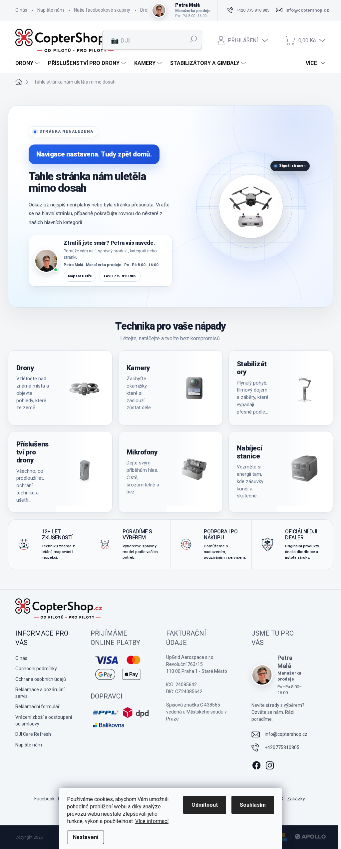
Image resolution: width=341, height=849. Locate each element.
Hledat (193, 39)
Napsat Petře (80, 276)
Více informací (152, 821)
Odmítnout (204, 805)
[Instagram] (270, 764)
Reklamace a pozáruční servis (40, 693)
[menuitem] (28, 63)
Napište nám (50, 10)
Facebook (44, 798)
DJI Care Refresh (33, 734)
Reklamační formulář (37, 706)
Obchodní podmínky (36, 668)
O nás (21, 10)
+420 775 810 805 (120, 276)
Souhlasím (253, 805)
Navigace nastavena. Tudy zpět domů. (94, 154)
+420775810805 (282, 747)
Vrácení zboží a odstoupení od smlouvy (43, 720)
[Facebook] (256, 764)
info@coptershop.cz (286, 734)
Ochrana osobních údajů (40, 679)
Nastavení (85, 837)
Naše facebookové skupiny (102, 10)
